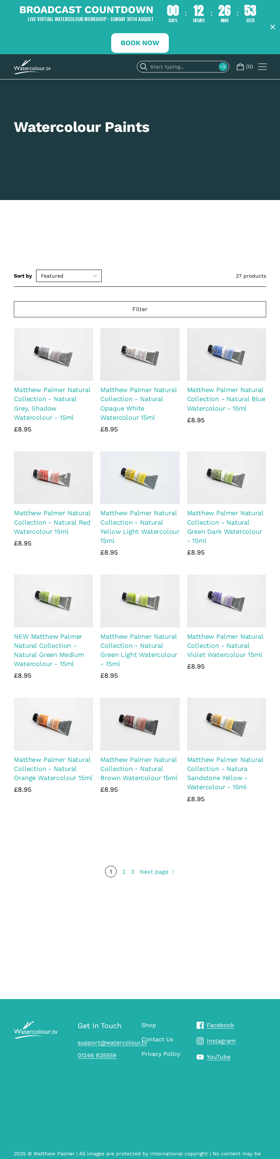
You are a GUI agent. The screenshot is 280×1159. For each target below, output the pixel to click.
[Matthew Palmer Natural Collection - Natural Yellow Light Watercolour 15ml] (139, 477)
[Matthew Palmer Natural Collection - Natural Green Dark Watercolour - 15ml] (226, 477)
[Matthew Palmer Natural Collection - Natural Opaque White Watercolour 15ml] (139, 354)
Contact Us (157, 1039)
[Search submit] (223, 66)
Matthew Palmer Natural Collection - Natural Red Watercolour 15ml (52, 522)
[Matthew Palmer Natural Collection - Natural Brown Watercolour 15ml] (139, 724)
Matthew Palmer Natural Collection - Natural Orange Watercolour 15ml (53, 769)
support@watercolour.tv (112, 1042)
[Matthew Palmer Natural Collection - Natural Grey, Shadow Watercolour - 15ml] (53, 354)
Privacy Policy (160, 1053)
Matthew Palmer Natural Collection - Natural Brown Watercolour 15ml (138, 769)
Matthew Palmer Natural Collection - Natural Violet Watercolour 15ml (225, 645)
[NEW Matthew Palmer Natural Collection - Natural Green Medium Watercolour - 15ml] (53, 601)
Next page (154, 871)
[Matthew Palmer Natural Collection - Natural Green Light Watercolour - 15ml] (139, 601)
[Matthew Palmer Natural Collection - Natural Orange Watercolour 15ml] (53, 724)
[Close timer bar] (273, 27)
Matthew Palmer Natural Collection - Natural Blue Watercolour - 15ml (226, 399)
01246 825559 (97, 1055)
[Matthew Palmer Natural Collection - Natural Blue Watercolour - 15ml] (226, 354)
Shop (148, 1025)
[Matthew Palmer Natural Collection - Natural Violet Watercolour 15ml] (226, 601)
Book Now (140, 43)
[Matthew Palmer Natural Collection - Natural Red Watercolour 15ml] (53, 477)
